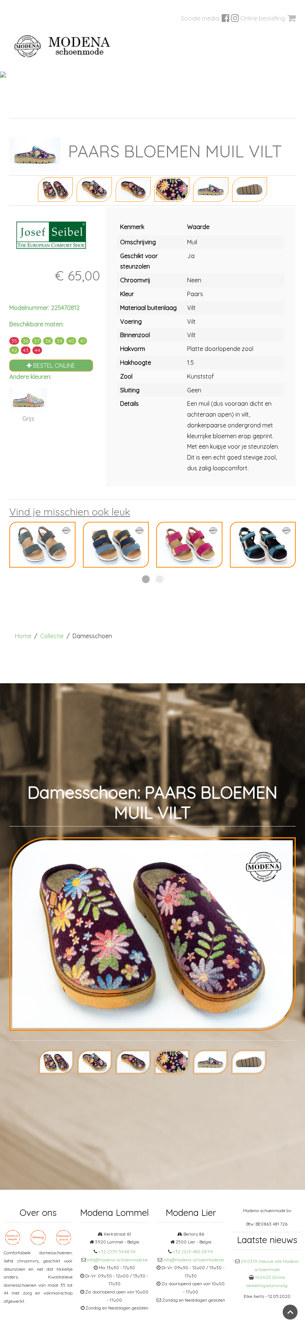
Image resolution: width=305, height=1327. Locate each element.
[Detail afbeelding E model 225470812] (249, 188)
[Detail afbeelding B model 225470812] (133, 188)
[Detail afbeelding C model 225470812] (171, 188)
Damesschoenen (61, 109)
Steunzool (149, 109)
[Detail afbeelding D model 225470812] (210, 188)
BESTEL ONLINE (53, 365)
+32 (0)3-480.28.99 (193, 1251)
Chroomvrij (104, 109)
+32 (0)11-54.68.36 (116, 1251)
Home (23, 636)
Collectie (52, 636)
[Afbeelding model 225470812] (55, 188)
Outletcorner (251, 109)
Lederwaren (201, 109)
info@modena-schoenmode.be (117, 1259)
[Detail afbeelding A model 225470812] (94, 188)
